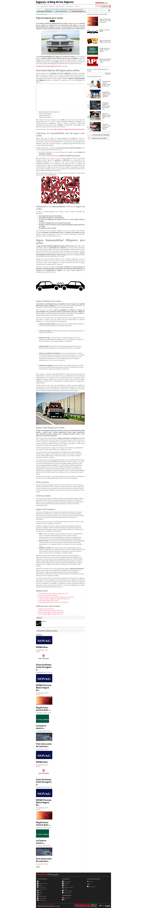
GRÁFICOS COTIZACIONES (61, 11)
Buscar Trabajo (66, 883)
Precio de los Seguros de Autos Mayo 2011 (51, 610)
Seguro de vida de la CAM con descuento (105, 41)
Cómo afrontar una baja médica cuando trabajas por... (106, 83)
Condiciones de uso (41, 904)
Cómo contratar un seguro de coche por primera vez (69, 129)
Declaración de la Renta (68, 887)
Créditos (40, 890)
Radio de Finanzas (92, 886)
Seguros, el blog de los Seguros (55, 2)
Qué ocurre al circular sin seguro (48, 595)
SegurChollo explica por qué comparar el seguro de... (106, 94)
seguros (69, 58)
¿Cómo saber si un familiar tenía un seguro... (105, 49)
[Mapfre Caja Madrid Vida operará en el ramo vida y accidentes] (92, 61)
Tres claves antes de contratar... (44, 745)
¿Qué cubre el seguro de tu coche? (49, 600)
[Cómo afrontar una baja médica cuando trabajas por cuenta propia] (95, 83)
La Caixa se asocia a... (41, 727)
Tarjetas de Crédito (42, 896)
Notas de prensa (69, 6)
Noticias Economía (67, 881)
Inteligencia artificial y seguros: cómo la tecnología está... (106, 106)
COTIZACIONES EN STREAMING (44, 11)
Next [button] (38, 867)
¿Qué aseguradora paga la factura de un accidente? (54, 602)
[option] (44, 644)
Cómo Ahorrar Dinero (67, 891)
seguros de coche (56, 158)
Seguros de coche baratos (46, 609)
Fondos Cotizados (42, 887)
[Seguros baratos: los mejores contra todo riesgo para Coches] (92, 21)
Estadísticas (51, 6)
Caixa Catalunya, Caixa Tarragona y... (44, 667)
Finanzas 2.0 (90, 881)
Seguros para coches (60, 6)
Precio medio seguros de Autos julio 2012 (51, 614)
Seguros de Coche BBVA (105, 30)
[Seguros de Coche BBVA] (92, 32)
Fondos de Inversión (42, 889)
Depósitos (40, 885)
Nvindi (61, 14)
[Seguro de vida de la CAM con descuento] (92, 41)
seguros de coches (74, 23)
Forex (64, 899)
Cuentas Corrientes (42, 898)
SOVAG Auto (42, 647)
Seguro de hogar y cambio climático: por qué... (106, 116)
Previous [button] (39, 635)
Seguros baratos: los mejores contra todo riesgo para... (105, 20)
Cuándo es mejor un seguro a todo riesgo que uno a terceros (56, 597)
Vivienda (65, 885)
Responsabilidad (50, 904)
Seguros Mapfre (44, 6)
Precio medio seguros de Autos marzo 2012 (51, 612)
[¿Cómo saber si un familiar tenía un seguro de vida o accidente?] (92, 50)
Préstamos (40, 892)
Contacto (77, 6)
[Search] (109, 10)
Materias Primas (66, 898)
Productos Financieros (42, 883)
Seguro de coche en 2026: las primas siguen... (106, 126)
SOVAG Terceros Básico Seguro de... (43, 687)
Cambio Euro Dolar (67, 892)
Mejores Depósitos (42, 900)
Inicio (38, 6)
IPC (39, 881)
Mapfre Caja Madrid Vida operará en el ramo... (105, 60)
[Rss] (109, 6)
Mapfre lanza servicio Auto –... (43, 709)
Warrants (65, 889)
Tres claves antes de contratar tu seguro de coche (53, 593)
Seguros (40, 894)
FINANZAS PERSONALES (78, 11)
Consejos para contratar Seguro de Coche (48, 66)
